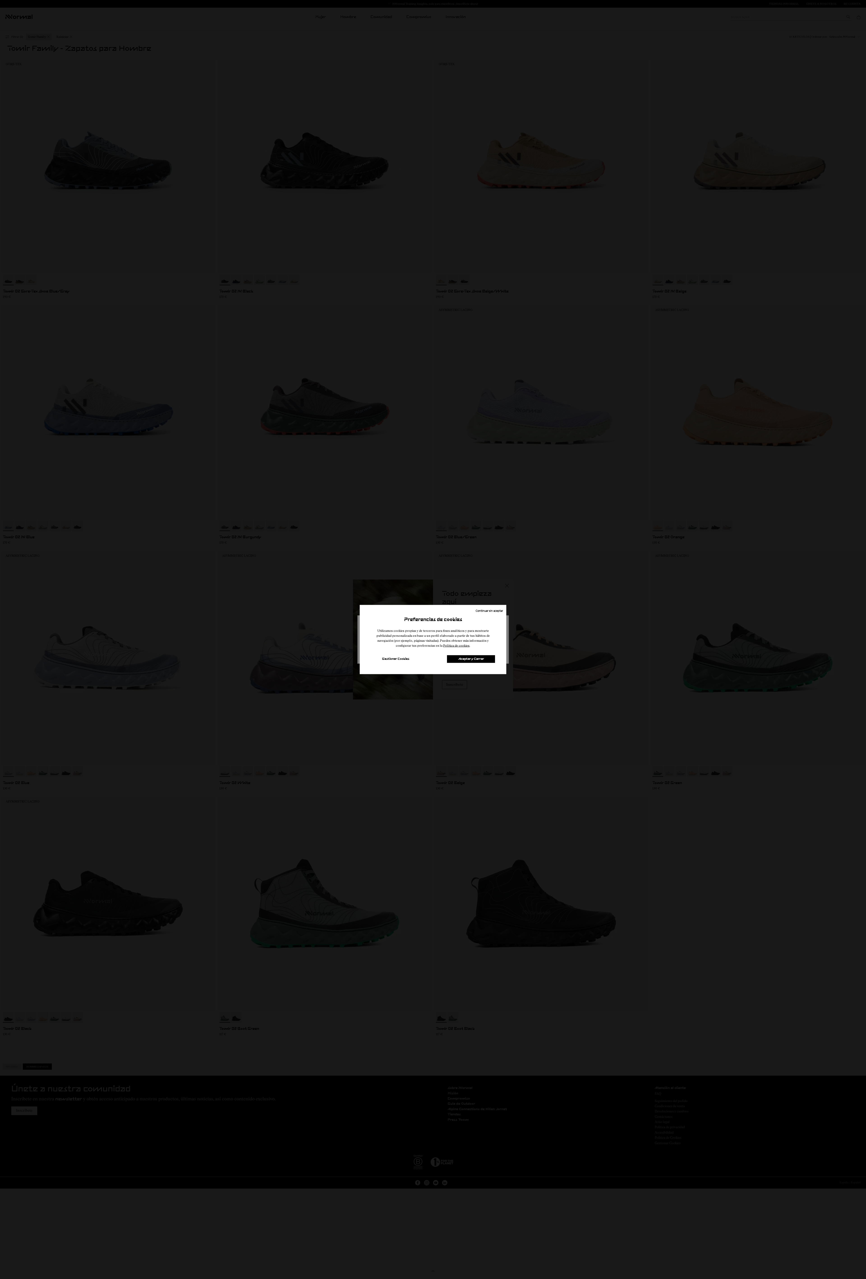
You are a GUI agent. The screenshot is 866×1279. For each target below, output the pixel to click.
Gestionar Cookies (395, 659)
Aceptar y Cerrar (471, 659)
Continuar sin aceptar (489, 611)
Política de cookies (456, 645)
